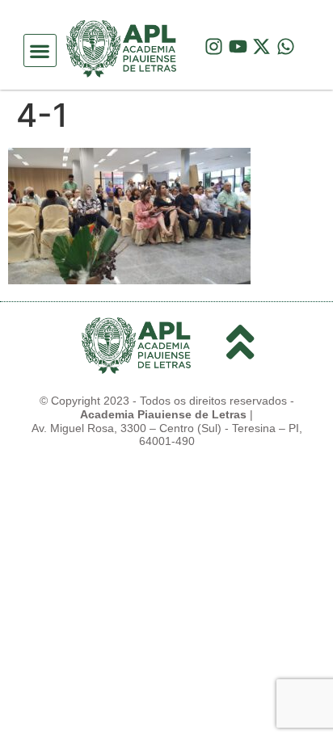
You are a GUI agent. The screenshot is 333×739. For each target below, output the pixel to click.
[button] (40, 50)
